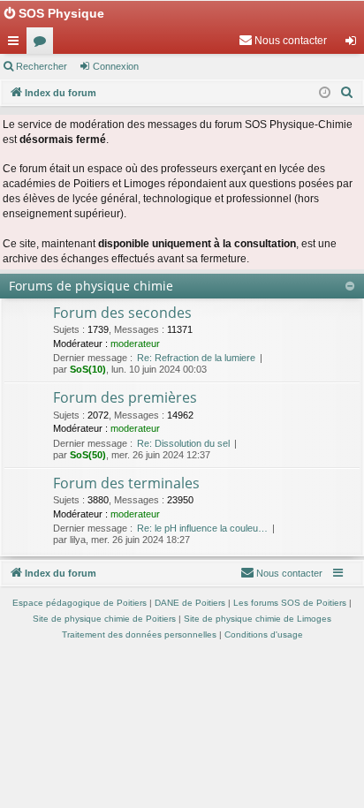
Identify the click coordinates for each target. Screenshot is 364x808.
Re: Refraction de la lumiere (196, 357)
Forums (43, 44)
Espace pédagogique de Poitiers (79, 603)
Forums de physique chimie (91, 285)
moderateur (135, 343)
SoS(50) (88, 454)
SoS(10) (88, 369)
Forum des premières (125, 397)
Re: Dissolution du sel (183, 443)
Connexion (116, 66)
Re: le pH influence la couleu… (202, 528)
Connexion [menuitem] (354, 44)
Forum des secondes (122, 312)
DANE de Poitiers (190, 603)
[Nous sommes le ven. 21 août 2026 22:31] (324, 93)
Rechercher (41, 66)
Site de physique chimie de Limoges (257, 618)
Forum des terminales (126, 483)
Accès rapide (17, 44)
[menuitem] (282, 40)
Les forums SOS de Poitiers (289, 603)
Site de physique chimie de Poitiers (104, 618)
